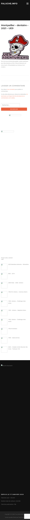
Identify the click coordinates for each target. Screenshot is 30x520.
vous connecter (11, 89)
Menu (27, 3)
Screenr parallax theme (10, 517)
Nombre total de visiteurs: (8, 501)
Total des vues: (5, 498)
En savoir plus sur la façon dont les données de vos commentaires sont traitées (14, 96)
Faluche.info (9, 3)
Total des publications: (7, 504)
